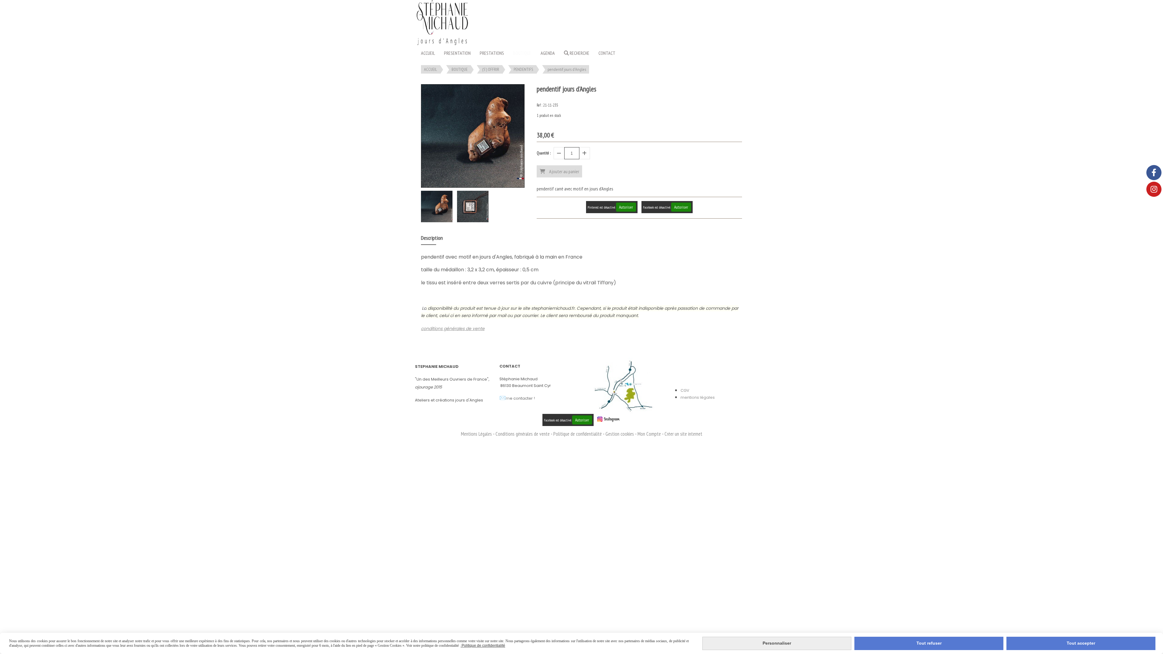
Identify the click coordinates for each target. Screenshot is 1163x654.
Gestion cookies (620, 434)
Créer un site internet (683, 434)
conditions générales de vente (453, 328)
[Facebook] (1153, 172)
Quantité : (544, 153)
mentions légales (698, 397)
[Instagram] (1153, 189)
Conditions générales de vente (522, 434)
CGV (685, 390)
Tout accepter (1081, 643)
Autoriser (626, 207)
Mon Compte (649, 434)
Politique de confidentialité (577, 434)
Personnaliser (777, 643)
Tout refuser (929, 643)
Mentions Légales (476, 434)
